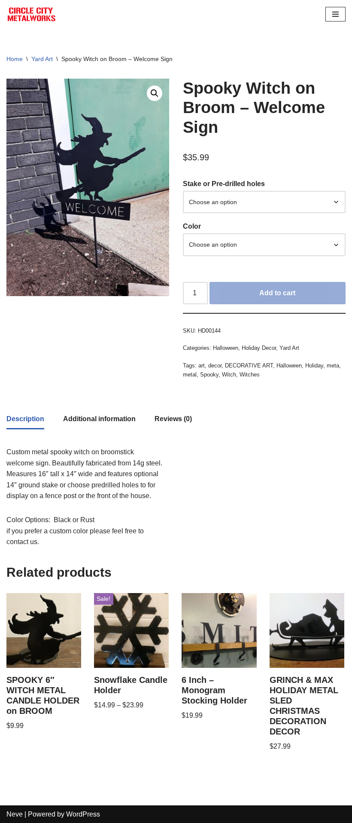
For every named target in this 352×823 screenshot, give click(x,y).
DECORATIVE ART (249, 365)
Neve (14, 814)
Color (192, 226)
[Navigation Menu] (335, 14)
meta (333, 365)
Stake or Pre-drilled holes (224, 183)
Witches (250, 374)
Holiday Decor (259, 348)
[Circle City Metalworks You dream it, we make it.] (32, 14)
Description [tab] (25, 418)
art (201, 365)
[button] (154, 93)
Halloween (225, 348)
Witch (229, 374)
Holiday (314, 365)
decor (215, 365)
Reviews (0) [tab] (173, 418)
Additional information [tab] (99, 418)
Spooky (209, 374)
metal (190, 374)
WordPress (83, 814)
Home (14, 58)
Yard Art (42, 58)
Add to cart (277, 293)
